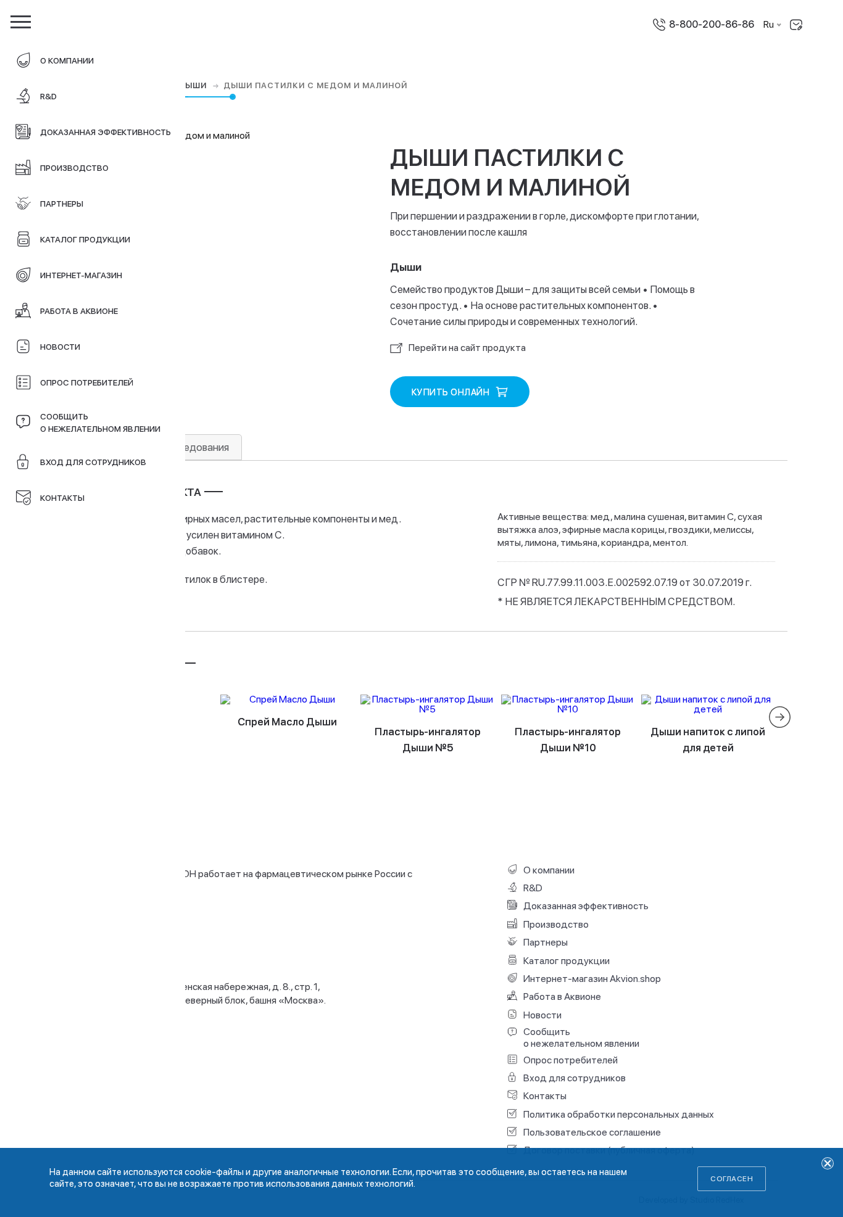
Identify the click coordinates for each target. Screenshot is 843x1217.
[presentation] (780, 717)
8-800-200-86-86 (711, 25)
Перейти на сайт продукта (467, 347)
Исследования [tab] (194, 447)
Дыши (193, 85)
